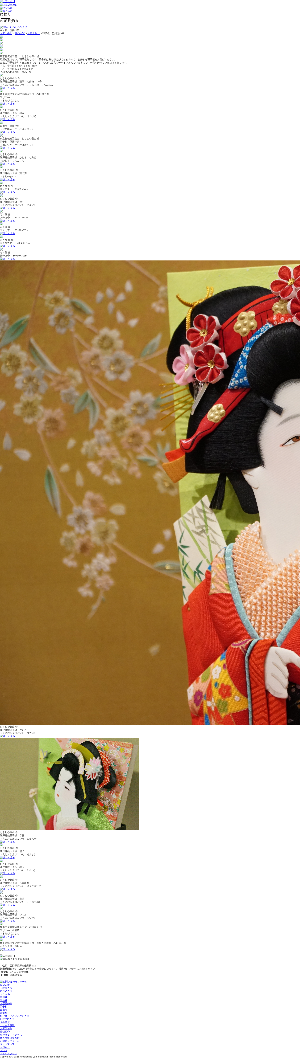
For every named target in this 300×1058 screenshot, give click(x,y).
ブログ (3, 1050)
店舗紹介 (5, 1031)
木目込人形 (6, 991)
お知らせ (5, 1047)
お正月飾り (33, 33)
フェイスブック (8, 1053)
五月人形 (5, 994)
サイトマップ (7, 1044)
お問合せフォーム (9, 1041)
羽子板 (3, 1006)
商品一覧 (20, 33)
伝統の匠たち (7, 1019)
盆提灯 (3, 1012)
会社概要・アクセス (11, 1034)
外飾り (3, 1000)
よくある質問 (7, 1025)
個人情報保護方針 (9, 1037)
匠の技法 (5, 1022)
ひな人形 (5, 984)
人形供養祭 (6, 1028)
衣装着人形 (6, 987)
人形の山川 (6, 33)
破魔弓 (3, 1009)
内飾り (3, 997)
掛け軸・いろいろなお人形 (14, 1016)
